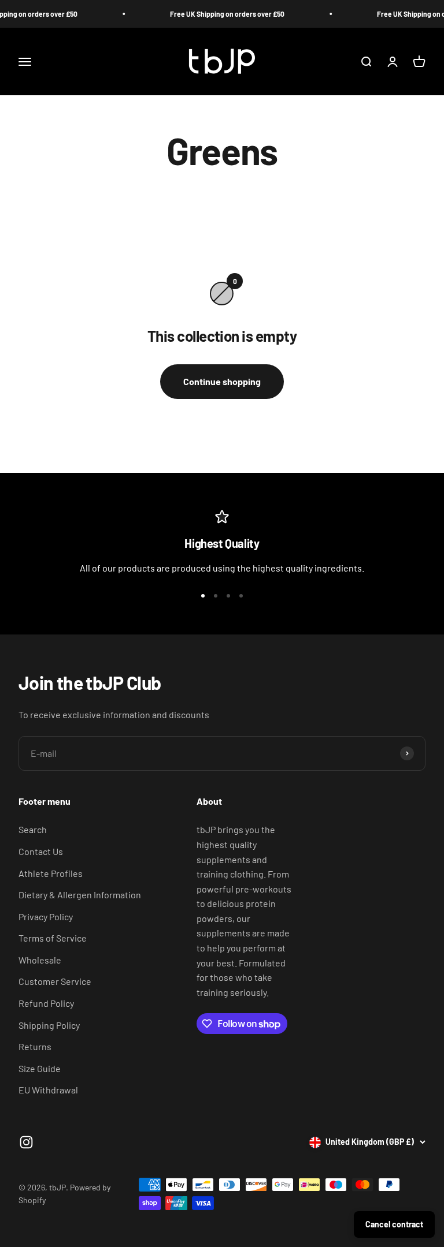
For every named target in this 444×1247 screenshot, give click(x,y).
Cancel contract (394, 1224)
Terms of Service (52, 937)
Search (32, 829)
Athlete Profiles (50, 873)
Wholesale (39, 959)
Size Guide (39, 1068)
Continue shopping (222, 381)
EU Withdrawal (48, 1089)
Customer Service (54, 981)
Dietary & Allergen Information (79, 894)
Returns (34, 1046)
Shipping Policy (49, 1025)
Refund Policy (46, 1003)
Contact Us (40, 851)
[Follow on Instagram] (26, 1142)
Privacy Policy (45, 916)
